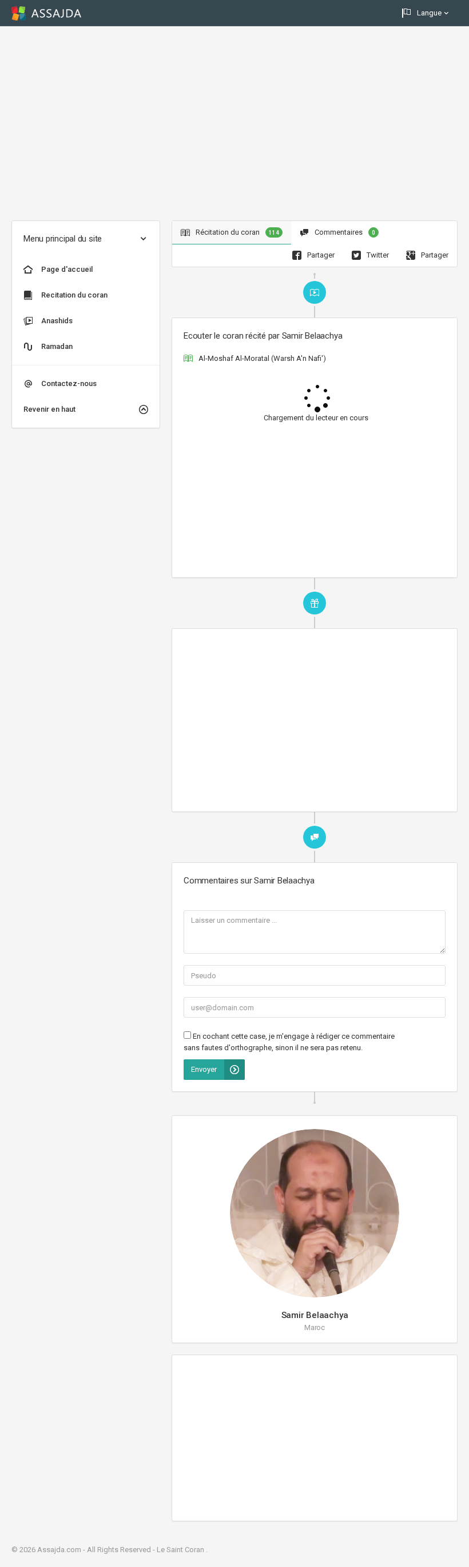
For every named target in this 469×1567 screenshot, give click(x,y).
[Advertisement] (234, 123)
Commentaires (344, 232)
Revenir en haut (49, 409)
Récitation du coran (236, 232)
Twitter (377, 255)
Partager (320, 255)
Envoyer (204, 1069)
